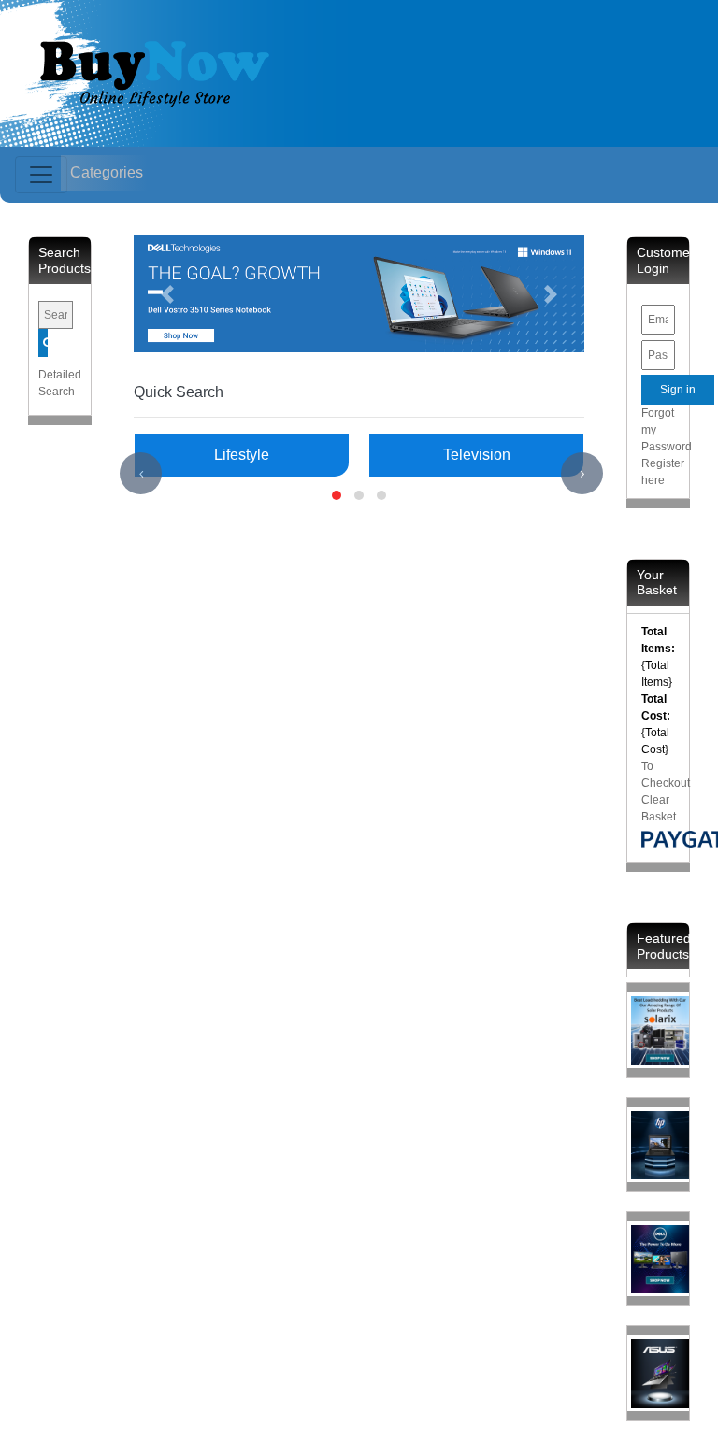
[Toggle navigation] (41, 174)
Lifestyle (241, 455)
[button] (167, 294)
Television (476, 455)
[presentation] (141, 473)
